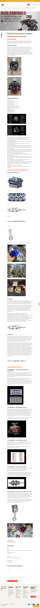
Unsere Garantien (10, 591)
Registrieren (33, 596)
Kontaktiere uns (18, 589)
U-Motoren (2, 10)
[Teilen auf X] (1, 34)
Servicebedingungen (11, 592)
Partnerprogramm (18, 590)
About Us (10, 10)
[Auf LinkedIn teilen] (1, 36)
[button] (35, 4)
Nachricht (6, 10)
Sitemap (9, 594)
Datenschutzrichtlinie (11, 593)
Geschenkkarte (25, 595)
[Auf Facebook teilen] (1, 33)
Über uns (9, 589)
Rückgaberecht (25, 591)
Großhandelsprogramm (19, 593)
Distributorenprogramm (19, 591)
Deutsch (37, 601)
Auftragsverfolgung (25, 592)
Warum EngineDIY (10, 590)
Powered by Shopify (3, 605)
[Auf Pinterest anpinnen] (1, 37)
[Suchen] (28, 4)
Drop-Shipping (18, 592)
